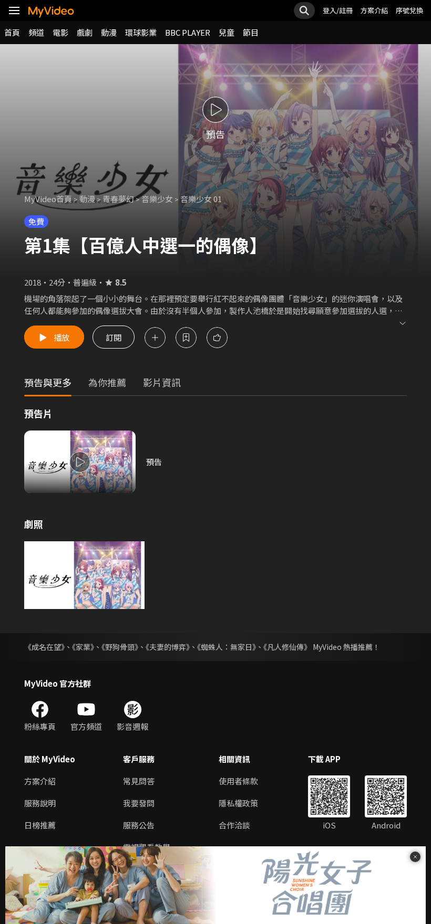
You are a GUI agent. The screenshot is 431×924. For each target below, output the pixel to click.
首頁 (12, 32)
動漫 (109, 32)
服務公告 (139, 825)
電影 (60, 32)
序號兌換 (409, 10)
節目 (251, 32)
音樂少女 (157, 198)
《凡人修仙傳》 (287, 647)
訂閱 (113, 337)
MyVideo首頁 (48, 198)
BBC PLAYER (187, 32)
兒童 (226, 32)
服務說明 (40, 802)
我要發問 (139, 802)
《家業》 (83, 647)
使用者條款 (238, 780)
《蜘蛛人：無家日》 (226, 647)
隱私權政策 (238, 802)
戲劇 (85, 32)
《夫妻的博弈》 (168, 647)
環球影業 (141, 32)
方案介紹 (374, 10)
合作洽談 (234, 825)
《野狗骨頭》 (119, 647)
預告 (154, 461)
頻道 (36, 32)
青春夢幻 (118, 198)
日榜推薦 (40, 825)
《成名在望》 (44, 647)
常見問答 (139, 780)
